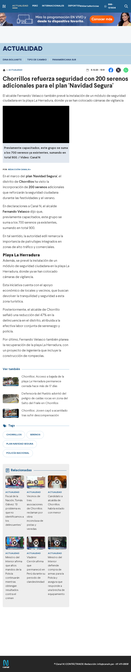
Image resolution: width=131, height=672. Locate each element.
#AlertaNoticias (89, 6)
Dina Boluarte (12, 60)
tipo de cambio (37, 60)
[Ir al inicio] (4, 6)
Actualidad (15, 70)
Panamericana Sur (64, 60)
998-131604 (112, 6)
